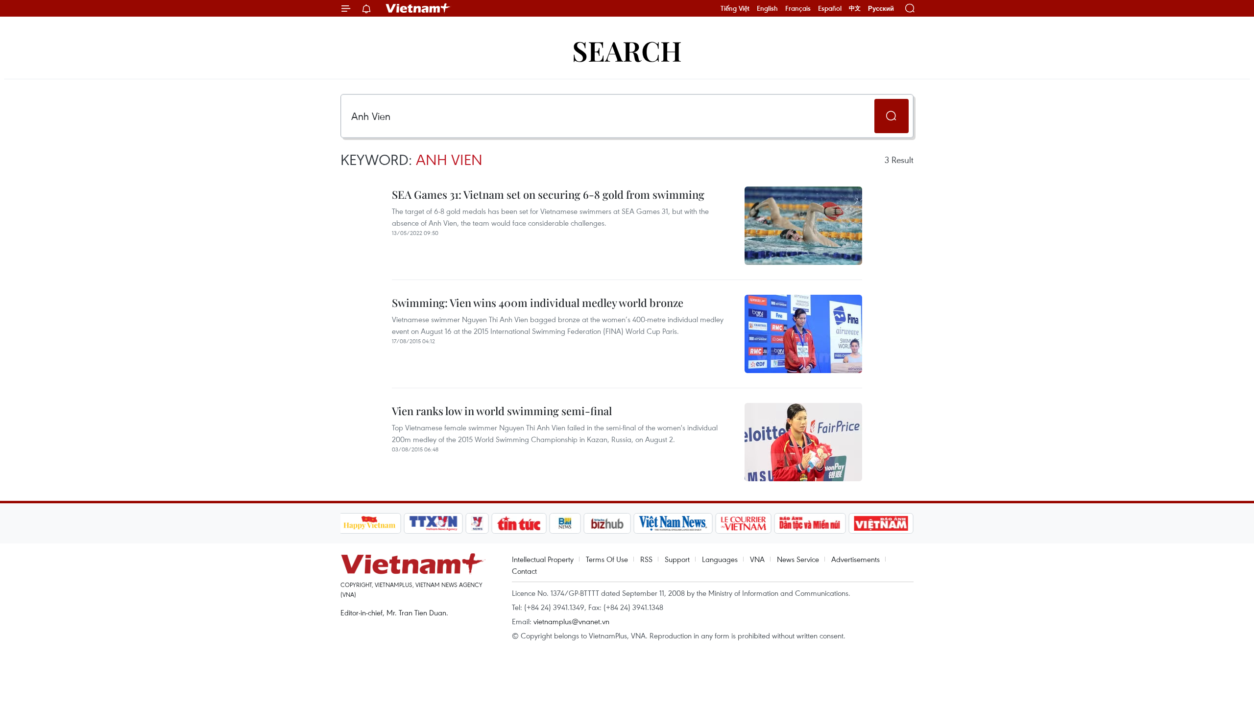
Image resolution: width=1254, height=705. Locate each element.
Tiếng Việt (735, 8)
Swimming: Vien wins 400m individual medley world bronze (537, 302)
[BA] (881, 523)
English (767, 8)
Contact (524, 571)
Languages (720, 559)
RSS (646, 559)
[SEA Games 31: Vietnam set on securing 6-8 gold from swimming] (803, 226)
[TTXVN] (433, 523)
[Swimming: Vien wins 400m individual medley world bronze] (803, 334)
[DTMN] (810, 523)
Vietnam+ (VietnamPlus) (418, 8)
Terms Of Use (607, 559)
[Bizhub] (607, 523)
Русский (881, 8)
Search (627, 50)
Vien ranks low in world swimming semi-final (502, 410)
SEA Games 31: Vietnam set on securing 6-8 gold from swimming (548, 194)
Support (677, 559)
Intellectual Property (543, 559)
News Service (798, 559)
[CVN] (744, 523)
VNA (757, 559)
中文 (855, 8)
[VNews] (476, 523)
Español (830, 8)
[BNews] (565, 523)
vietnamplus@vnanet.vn (571, 621)
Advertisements (855, 559)
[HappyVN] (369, 523)
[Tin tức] (518, 523)
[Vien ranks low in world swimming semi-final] (803, 442)
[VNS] (673, 523)
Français (798, 8)
